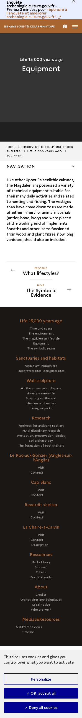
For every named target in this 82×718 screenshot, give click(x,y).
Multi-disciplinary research (41, 430)
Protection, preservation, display (41, 435)
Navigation (21, 166)
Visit (41, 467)
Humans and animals (41, 403)
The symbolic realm (41, 348)
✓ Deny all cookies (41, 707)
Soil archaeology (41, 440)
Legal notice (41, 604)
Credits (41, 594)
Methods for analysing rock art (41, 425)
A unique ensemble (41, 393)
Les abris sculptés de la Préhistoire (29, 26)
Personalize (41, 679)
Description (41, 544)
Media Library (41, 562)
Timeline (41, 632)
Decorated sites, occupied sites (41, 371)
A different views (41, 627)
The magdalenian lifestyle (41, 338)
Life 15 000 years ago (44, 151)
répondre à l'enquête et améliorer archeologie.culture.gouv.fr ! (37, 13)
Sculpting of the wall (41, 398)
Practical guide (41, 577)
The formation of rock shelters (41, 445)
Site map (41, 567)
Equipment (41, 343)
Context (41, 472)
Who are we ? (41, 609)
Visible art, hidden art (41, 366)
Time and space (41, 328)
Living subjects (41, 408)
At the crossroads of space (41, 388)
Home (11, 147)
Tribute (41, 572)
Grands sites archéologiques (41, 599)
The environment (41, 333)
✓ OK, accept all (41, 693)
